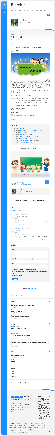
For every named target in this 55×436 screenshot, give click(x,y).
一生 (45, 399)
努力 (39, 405)
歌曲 (42, 410)
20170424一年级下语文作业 (26, 142)
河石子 (24, 427)
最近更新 (19, 423)
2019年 (41, 399)
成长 (42, 409)
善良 (46, 405)
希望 (45, 407)
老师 (44, 414)
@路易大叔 (20, 236)
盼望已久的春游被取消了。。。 (27, 136)
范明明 (10, 427)
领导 (44, 418)
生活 (39, 414)
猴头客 (42, 412)
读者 (37, 10)
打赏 (28, 10)
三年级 (48, 399)
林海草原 (33, 425)
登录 (13, 371)
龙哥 (15, 427)
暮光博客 (26, 425)
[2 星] (22, 148)
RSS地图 (25, 423)
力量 (46, 403)
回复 (16, 218)
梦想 (40, 410)
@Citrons (20, 222)
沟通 (45, 410)
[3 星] (23, 148)
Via (29, 216)
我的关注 (30, 427)
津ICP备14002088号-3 (16, 432)
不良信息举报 (24, 432)
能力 (47, 414)
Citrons (16, 214)
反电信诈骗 (22, 128)
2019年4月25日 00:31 (25, 220)
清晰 (47, 410)
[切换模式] (4, 5)
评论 (24, 10)
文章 (14, 374)
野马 (44, 425)
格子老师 (17, 5)
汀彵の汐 (43, 423)
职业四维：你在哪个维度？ (26, 140)
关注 (44, 403)
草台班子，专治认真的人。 (17, 311)
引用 (22, 210)
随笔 (13, 34)
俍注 (16, 425)
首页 (12, 10)
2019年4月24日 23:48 (23, 214)
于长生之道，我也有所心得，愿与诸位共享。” (21, 335)
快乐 (47, 407)
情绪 (39, 409)
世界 (39, 401)
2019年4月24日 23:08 (24, 228)
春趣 (20, 132)
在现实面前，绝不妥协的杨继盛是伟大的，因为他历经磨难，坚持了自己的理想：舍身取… (30, 343)
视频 (41, 416)
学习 (43, 407)
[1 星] (21, 148)
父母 (40, 412)
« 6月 (13, 414)
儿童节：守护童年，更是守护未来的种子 (20, 316)
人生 (44, 401)
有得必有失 (13, 361)
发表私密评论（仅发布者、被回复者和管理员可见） (25, 269)
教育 (45, 409)
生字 (47, 412)
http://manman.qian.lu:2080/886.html (25, 184)
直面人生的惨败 (23, 138)
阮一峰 (19, 427)
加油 (48, 403)
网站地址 (14, 264)
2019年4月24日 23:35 (25, 234)
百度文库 (47, 182)
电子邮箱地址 (34, 259)
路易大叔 (17, 228)
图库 (48, 405)
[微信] (4, 12)
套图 (40, 407)
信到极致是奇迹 (23, 134)
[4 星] (24, 148)
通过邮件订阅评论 (18, 275)
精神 (42, 414)
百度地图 (37, 423)
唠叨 (33, 10)
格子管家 (20, 189)
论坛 (10, 14)
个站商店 (11, 425)
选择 (41, 418)
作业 (47, 401)
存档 (41, 10)
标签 (45, 10)
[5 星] (25, 148)
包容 (42, 405)
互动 (20, 10)
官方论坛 (12, 354)
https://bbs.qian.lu (29, 191)
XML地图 (31, 423)
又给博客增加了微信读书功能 (17, 355)
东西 (42, 401)
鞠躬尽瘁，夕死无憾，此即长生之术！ (19, 328)
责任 (49, 416)
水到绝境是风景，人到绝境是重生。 (28, 130)
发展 (44, 405)
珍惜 (45, 412)
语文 (45, 416)
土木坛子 (39, 425)
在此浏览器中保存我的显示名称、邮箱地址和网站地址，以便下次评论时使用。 (29, 272)
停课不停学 (41, 403)
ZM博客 (20, 425)
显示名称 (14, 259)
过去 (39, 418)
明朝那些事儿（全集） (15, 326)
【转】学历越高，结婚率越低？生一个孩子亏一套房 (22, 305)
